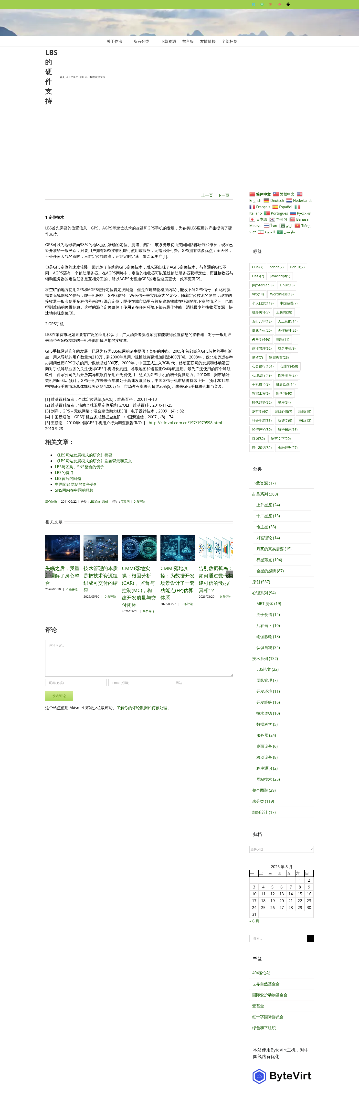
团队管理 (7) (267, 680)
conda (277, 267)
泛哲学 (260, 411)
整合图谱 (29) (264, 790)
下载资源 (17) (264, 483)
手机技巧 (261, 384)
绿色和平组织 (264, 1027)
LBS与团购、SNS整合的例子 (79, 466)
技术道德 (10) (268, 713)
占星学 (261, 339)
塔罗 (257, 357)
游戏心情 (283, 411)
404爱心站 (261, 972)
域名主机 (287, 348)
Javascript (280, 276)
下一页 (223, 195)
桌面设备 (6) (267, 746)
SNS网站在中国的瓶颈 (74, 490)
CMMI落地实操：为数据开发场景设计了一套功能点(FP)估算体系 (177, 583)
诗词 (258, 438)
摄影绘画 (286, 384)
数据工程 (261, 393)
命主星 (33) (266, 527)
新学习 (284, 393)
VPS (258, 294)
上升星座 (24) (268, 505)
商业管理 (262, 348)
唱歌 (282, 339)
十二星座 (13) (268, 516)
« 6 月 (254, 921)
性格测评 (287, 375)
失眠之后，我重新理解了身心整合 (62, 575)
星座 (284, 402)
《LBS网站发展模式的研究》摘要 (83, 455)
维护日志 (287, 429)
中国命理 (288, 303)
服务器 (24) (266, 735)
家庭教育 (279, 357)
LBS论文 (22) (267, 669)
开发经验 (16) (268, 702)
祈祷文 (285, 420)
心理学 (289, 366)
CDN (257, 267)
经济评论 (262, 429)
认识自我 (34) (268, 647)
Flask (258, 276)
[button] (244, 41)
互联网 (125, 501)
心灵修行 (263, 366)
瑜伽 (304, 411)
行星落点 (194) (269, 560)
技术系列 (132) (265, 658)
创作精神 (287, 330)
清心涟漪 (51, 501)
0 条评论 (139, 501)
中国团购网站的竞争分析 (76, 484)
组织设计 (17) (264, 812)
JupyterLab (263, 285)
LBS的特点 (64, 472)
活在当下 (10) (268, 625)
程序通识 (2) (267, 768)
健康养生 (262, 330)
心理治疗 (262, 375)
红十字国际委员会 (268, 1016)
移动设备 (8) (267, 757)
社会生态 (262, 420)
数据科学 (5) (267, 724)
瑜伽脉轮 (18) (268, 636)
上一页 (207, 195)
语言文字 (281, 438)
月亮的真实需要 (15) (274, 549)
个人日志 (263, 303)
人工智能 (287, 321)
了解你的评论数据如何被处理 (141, 707)
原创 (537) (261, 581)
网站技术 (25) (268, 779)
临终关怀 (261, 312)
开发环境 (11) (268, 691)
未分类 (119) (263, 801)
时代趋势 (262, 402)
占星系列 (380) (265, 494)
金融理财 (287, 447)
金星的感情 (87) (270, 571)
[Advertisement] (179, 144)
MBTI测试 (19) (268, 603)
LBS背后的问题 (68, 478)
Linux (287, 285)
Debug (297, 267)
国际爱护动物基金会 (269, 994)
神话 (304, 420)
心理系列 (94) (264, 592)
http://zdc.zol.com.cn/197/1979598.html (185, 422)
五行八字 (262, 321)
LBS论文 (95, 501)
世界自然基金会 (266, 983)
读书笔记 (262, 447)
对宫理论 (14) (268, 538)
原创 (105, 501)
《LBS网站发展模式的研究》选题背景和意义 (93, 461)
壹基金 (258, 1005)
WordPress (282, 294)
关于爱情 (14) (268, 614)
